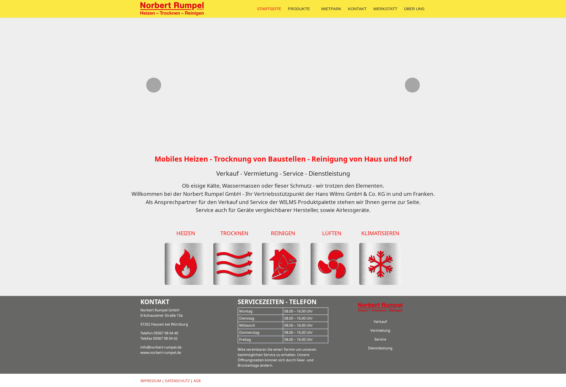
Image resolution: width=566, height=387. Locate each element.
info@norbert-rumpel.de (161, 347)
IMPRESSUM (150, 380)
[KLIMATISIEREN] (380, 240)
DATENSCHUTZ (177, 380)
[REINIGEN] (283, 240)
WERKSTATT (385, 9)
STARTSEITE (269, 9)
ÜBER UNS (414, 9)
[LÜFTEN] (331, 240)
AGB (197, 380)
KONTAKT (357, 9)
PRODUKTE (299, 9)
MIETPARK (331, 9)
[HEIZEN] (185, 240)
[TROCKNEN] (234, 240)
